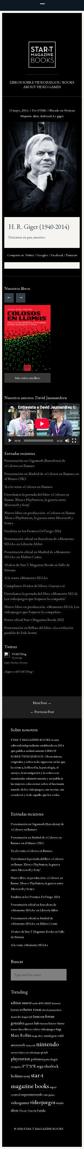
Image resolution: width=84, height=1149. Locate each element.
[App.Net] (35, 18)
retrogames (16, 1066)
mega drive (37, 1036)
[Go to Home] (42, 65)
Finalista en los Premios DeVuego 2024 (32, 530)
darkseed (45, 116)
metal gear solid (54, 1035)
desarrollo (16, 1017)
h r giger (58, 116)
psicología (51, 1059)
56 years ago (17, 657)
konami (14, 1029)
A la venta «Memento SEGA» (26, 577)
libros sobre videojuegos (40, 1029)
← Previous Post (42, 711)
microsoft (18, 1044)
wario (60, 1102)
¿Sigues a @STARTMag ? (19, 671)
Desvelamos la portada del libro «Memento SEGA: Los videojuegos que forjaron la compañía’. (41, 596)
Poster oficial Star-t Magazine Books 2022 (34, 619)
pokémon (37, 1059)
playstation (20, 1059)
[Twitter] (29, 18)
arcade (35, 1003)
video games (49, 1095)
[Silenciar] (67, 440)
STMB (41, 110)
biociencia (56, 1003)
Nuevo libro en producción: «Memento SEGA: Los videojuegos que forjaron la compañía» (41, 609)
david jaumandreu (51, 1010)
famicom (38, 1016)
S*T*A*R (29, 1066)
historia (44, 1023)
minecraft (31, 1045)
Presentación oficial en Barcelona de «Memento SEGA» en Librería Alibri (39, 541)
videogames (20, 1102)
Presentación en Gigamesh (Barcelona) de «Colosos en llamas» (34, 463)
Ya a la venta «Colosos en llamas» (28, 486)
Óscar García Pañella (32, 1110)
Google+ (42, 255)
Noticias (69, 110)
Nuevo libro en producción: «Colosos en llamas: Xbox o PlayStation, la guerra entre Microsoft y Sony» (39, 517)
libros (21, 1029)
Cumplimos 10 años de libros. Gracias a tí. (34, 585)
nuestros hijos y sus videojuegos (25, 1052)
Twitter (29, 255)
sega (40, 1066)
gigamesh (29, 1023)
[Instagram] (55, 18)
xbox (14, 1110)
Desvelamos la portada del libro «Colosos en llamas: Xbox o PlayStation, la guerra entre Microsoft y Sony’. (36, 499)
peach (44, 1052)
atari (47, 1002)
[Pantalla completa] (74, 440)
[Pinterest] (48, 18)
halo (37, 1023)
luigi (58, 1029)
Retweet (15, 662)
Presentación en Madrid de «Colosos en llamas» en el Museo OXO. (41, 476)
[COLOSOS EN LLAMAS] (27, 338)
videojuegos (42, 1102)
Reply (6, 662)
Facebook (57, 255)
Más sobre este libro (27, 378)
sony (26, 1075)
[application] (42, 423)
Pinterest (71, 255)
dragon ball (27, 1017)
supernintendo (32, 1094)
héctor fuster (56, 1023)
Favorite (24, 662)
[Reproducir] (10, 440)
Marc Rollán (21, 1035)
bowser (15, 1010)
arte (41, 1003)
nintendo (47, 1044)
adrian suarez (21, 1002)
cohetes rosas (30, 1009)
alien (36, 116)
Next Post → (42, 702)
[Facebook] (42, 18)
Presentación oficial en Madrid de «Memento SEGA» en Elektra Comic (37, 554)
